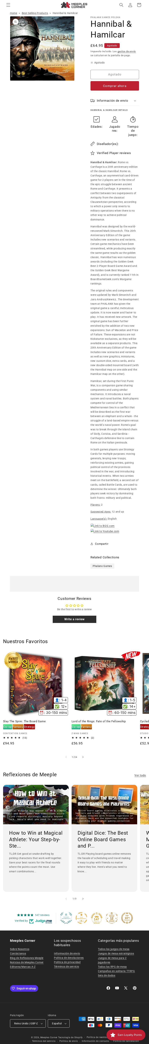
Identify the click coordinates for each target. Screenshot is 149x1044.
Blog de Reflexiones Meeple (26, 958)
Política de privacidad (67, 962)
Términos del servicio (43, 1041)
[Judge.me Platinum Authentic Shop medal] (66, 918)
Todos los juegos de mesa (114, 949)
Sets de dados (106, 975)
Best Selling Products (35, 13)
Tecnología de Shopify (70, 1037)
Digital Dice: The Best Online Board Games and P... (103, 839)
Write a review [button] (74, 619)
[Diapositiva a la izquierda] (66, 757)
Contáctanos (18, 953)
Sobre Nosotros (19, 949)
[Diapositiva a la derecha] (83, 757)
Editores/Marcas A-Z (23, 966)
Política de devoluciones (69, 957)
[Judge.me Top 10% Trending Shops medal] (127, 918)
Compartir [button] (101, 543)
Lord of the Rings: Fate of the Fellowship (99, 721)
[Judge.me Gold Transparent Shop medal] (81, 918)
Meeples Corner (48, 1037)
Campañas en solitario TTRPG (116, 971)
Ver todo (140, 775)
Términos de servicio (66, 966)
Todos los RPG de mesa (112, 966)
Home (13, 13)
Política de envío (68, 1041)
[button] (8, 5)
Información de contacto (95, 1041)
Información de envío (67, 953)
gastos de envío (127, 51)
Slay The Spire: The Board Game (24, 721)
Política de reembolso (99, 1037)
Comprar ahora (114, 86)
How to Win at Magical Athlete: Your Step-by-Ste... (36, 839)
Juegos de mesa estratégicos (116, 953)
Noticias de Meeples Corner (27, 962)
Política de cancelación (126, 1041)
